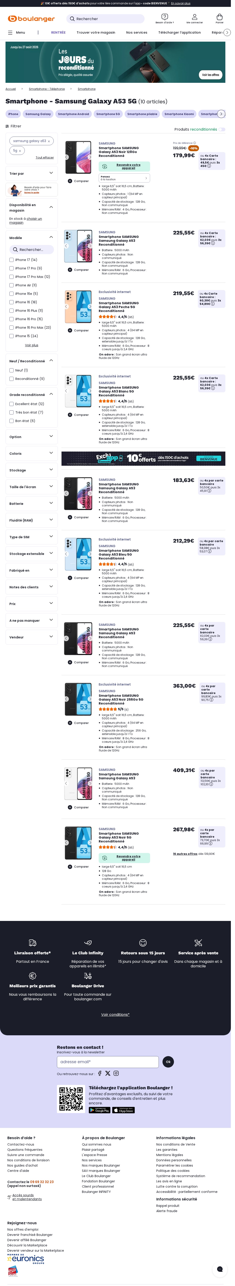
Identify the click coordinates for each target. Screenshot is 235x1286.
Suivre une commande (25, 1155)
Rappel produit (167, 1205)
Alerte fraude (166, 1211)
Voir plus (31, 345)
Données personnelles (174, 1160)
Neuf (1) (21, 370)
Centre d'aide (18, 1170)
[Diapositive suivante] (221, 114)
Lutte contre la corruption (177, 1186)
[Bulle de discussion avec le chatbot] (220, 1269)
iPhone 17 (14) (26, 260)
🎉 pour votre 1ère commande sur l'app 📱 (115, 3)
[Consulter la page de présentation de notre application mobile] (99, 1110)
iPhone (13, 114)
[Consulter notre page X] (108, 1074)
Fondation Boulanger (98, 1181)
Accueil (11, 89)
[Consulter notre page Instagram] (116, 1074)
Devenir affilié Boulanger (26, 1240)
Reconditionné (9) (30, 379)
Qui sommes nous (96, 1144)
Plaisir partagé (93, 1149)
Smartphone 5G (108, 114)
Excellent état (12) (29, 404)
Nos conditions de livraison (28, 1160)
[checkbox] (11, 260)
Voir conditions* (115, 1014)
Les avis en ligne (169, 1181)
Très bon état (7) (29, 412)
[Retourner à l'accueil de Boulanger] (31, 19)
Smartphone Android (73, 114)
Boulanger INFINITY (96, 1191)
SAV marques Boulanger (101, 1170)
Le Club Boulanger (96, 1176)
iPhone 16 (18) (26, 302)
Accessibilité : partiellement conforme (187, 1191)
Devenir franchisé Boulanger (30, 1234)
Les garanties (166, 1149)
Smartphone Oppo (215, 114)
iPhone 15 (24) (26, 336)
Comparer (81, 181)
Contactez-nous (20, 1144)
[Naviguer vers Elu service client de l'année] (41, 1271)
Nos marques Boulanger (101, 1165)
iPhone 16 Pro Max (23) (33, 327)
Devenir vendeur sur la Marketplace (35, 1250)
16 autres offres (185, 854)
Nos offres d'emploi (22, 1229)
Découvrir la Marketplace (27, 1245)
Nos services (92, 1160)
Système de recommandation (180, 1176)
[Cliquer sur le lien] (115, 62)
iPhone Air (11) (26, 285)
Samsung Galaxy (38, 114)
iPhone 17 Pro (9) (28, 268)
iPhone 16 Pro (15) (29, 319)
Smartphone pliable (142, 114)
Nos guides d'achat (22, 1165)
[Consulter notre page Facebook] (99, 1074)
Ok (168, 1062)
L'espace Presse (94, 1155)
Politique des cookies (173, 1170)
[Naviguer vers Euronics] (41, 1259)
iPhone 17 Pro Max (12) (32, 276)
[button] (227, 32)
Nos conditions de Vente (175, 1144)
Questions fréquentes (24, 1149)
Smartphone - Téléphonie (47, 89)
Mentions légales (169, 1155)
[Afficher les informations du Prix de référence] (194, 143)
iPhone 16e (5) (26, 293)
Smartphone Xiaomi (179, 114)
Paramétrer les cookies (174, 1165)
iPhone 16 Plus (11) (29, 310)
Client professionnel (98, 1186)
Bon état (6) (25, 421)
